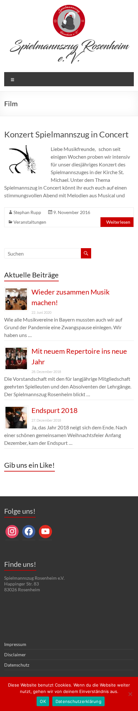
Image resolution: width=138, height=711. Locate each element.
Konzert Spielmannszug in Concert (66, 134)
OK (43, 701)
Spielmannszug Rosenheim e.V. (69, 52)
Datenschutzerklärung (78, 701)
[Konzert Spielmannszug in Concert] (25, 148)
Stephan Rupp (27, 212)
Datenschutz (16, 665)
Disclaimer (15, 654)
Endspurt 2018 (54, 410)
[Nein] (130, 694)
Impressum (15, 644)
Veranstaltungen (29, 222)
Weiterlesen (118, 222)
